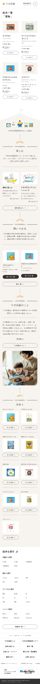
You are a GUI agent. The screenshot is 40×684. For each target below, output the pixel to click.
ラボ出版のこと (10, 641)
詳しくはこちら (14, 198)
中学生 (15, 565)
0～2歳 (4, 561)
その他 (15, 581)
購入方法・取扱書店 (30, 651)
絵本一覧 (17, 635)
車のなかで (5, 617)
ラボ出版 (10, 3)
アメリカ (5, 577)
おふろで (28, 613)
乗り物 (15, 593)
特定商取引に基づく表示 (26, 663)
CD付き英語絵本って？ (30, 641)
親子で (4, 613)
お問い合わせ (30, 657)
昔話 (4, 601)
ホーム (11, 635)
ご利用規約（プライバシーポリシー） (9, 663)
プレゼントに (29, 617)
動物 (4, 593)
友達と (15, 613)
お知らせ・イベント (10, 651)
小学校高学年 (6, 565)
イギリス (16, 577)
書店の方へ (10, 657)
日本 (4, 581)
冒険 (15, 601)
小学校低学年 (29, 561)
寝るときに (16, 617)
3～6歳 (16, 561)
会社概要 (38, 663)
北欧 (27, 577)
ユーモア (28, 601)
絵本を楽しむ (10, 646)
